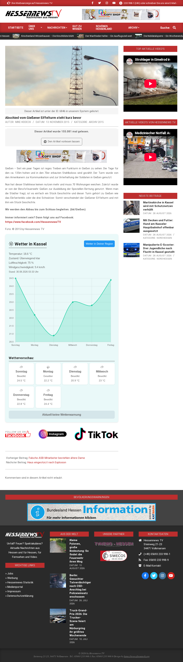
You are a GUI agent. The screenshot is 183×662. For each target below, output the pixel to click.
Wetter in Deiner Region (99, 243)
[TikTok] (96, 434)
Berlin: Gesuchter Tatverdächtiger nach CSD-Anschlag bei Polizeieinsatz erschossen (80, 586)
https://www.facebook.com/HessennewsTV (33, 222)
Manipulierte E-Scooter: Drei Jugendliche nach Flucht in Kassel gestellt (159, 248)
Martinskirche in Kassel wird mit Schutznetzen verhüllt (158, 206)
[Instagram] (52, 434)
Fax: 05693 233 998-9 (156, 560)
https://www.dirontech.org (137, 656)
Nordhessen (164, 238)
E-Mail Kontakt (152, 565)
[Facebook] (18, 434)
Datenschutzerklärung (20, 595)
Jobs (10, 573)
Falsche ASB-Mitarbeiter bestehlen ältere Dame (57, 458)
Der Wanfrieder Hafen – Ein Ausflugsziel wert (90, 36)
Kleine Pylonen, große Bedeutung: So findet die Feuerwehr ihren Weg (79, 551)
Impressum (14, 591)
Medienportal (15, 587)
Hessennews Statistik (20, 582)
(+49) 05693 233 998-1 (157, 554)
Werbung (12, 578)
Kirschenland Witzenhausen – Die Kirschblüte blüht (29, 36)
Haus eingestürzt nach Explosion (46, 462)
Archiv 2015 (96, 122)
